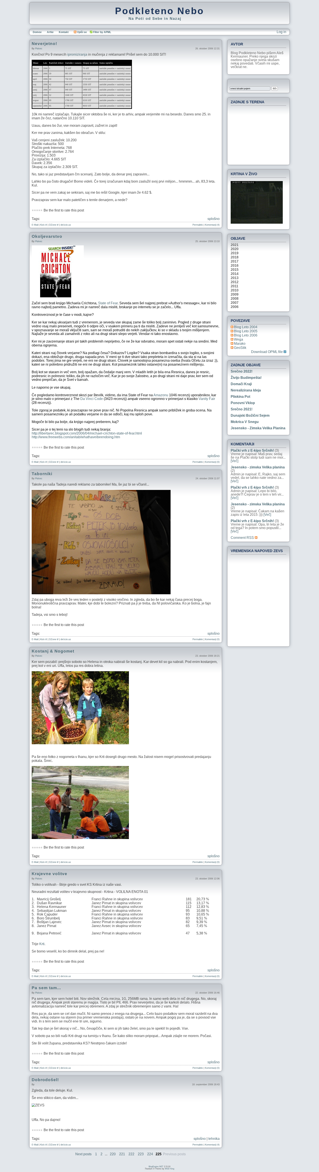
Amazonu (160, 395)
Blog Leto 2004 (245, 327)
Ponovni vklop (243, 403)
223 (141, 1154)
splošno (213, 219)
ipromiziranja (77, 54)
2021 (234, 245)
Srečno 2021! (241, 409)
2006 (234, 307)
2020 (234, 249)
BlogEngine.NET (156, 1166)
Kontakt (64, 32)
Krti (41, 944)
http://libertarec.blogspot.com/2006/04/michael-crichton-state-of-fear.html (87, 433)
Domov (37, 32)
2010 (234, 290)
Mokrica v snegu (245, 422)
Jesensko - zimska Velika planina (258, 428)
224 (150, 1154)
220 (113, 1154)
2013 (234, 278)
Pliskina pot (240, 396)
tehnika (214, 1138)
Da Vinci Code (91, 399)
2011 (234, 286)
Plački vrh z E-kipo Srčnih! (252, 450)
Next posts (83, 1154)
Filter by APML (102, 32)
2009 (234, 294)
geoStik (240, 348)
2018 (234, 257)
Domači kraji (241, 384)
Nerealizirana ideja (246, 390)
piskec (38, 48)
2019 (234, 253)
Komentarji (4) (212, 224)
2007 (234, 303)
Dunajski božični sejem (250, 415)
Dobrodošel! (45, 1079)
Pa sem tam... (46, 988)
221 (122, 1154)
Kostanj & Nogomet (53, 651)
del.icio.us (66, 224)
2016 (234, 265)
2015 (234, 269)
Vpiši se (82, 32)
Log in (281, 32)
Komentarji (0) (212, 462)
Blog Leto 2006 (245, 335)
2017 (234, 261)
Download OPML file (267, 352)
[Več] (234, 461)
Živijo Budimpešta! (246, 378)
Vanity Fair (207, 399)
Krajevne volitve (49, 873)
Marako (239, 343)
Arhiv (50, 32)
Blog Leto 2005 (245, 331)
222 (131, 1154)
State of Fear (108, 303)
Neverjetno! (44, 43)
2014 (234, 274)
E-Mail (35, 224)
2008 (234, 298)
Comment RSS (243, 537)
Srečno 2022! (241, 371)
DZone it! (54, 224)
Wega (238, 339)
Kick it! (43, 224)
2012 (234, 282)
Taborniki (42, 473)
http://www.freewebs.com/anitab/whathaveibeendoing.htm (76, 437)
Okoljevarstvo (47, 236)
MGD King (169, 1169)
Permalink (197, 224)
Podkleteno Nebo (159, 11)
